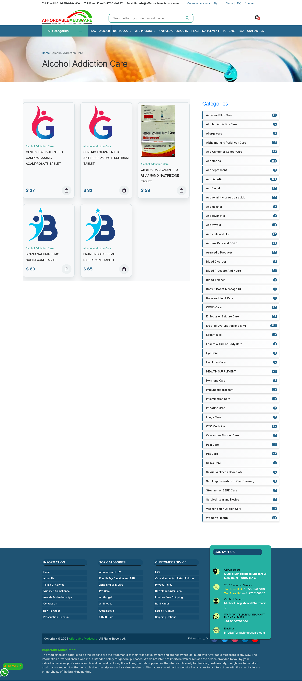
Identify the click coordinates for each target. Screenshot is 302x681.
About (229, 3)
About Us (48, 578)
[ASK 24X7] (4, 670)
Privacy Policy (163, 584)
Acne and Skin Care (111, 584)
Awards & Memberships (57, 597)
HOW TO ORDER (100, 30)
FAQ (239, 3)
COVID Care (106, 616)
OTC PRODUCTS (145, 30)
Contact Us (50, 603)
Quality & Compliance (56, 590)
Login (158, 610)
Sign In (218, 3)
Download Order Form (168, 590)
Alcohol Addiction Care (40, 146)
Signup (169, 610)
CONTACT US (255, 30)
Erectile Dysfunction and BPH (117, 578)
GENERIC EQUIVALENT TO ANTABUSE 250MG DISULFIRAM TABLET (106, 157)
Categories (58, 31)
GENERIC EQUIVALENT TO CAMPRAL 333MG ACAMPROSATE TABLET (44, 157)
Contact (249, 3)
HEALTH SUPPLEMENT (205, 30)
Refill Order (162, 603)
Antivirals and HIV (110, 572)
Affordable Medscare (83, 638)
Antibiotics (105, 603)
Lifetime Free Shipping (169, 597)
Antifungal (105, 597)
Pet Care (104, 590)
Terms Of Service (53, 584)
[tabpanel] (106, 188)
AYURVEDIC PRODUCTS (173, 30)
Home (46, 53)
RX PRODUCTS (122, 30)
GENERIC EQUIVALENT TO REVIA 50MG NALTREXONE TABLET (160, 175)
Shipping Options (165, 616)
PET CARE (229, 30)
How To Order (51, 610)
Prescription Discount (56, 616)
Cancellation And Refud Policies (175, 578)
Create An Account (198, 3)
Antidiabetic (106, 610)
